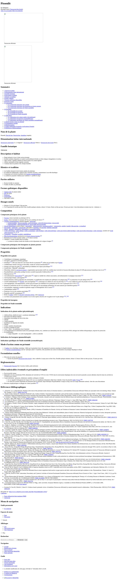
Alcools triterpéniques (10, 226)
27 (53, 287)
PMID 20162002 (34, 423)
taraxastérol (28, 226)
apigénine (36, 227)
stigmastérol (17, 229)
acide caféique (20, 230)
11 (51, 266)
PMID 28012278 (24, 462)
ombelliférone (27, 234)
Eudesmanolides (12, 224)
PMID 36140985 (39, 478)
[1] (26, 408)
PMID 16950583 (102, 434)
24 (101, 281)
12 (105, 269)
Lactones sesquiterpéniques (11, 221)
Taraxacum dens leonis (16, 9)
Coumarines (7, 234)
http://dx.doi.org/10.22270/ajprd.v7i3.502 (67, 442)
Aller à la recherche (17, 11)
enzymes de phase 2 (21, 270)
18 (26, 277)
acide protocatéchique (50, 230)
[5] (29, 468)
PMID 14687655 (47, 448)
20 (91, 279)
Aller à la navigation (6, 11)
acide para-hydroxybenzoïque (84, 230)
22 (37, 281)
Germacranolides (12, 223)
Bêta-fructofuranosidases (11, 236)
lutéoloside (15, 227)
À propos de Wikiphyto (10, 573)
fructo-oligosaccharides (33, 236)
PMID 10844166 (92, 400)
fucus (78, 380)
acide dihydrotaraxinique (44, 223)
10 (21, 266)
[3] (71, 465)
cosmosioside (22, 227)
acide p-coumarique (29, 230)
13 (52, 271)
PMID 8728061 (30, 398)
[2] (107, 434)
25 (78, 283)
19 (69, 279)
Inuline (6, 220)
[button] (1, 520)
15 (23, 275)
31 (65, 296)
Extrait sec (7, 195)
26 (78, 285)
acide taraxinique (32, 223)
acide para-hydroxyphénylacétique (66, 230)
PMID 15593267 (107, 395)
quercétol (43, 227)
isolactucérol (57, 226)
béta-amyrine (74, 226)
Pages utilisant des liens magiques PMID (15, 496)
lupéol (22, 281)
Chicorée (21, 294)
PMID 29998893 (61, 433)
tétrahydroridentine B (23, 224)
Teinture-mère (8, 192)
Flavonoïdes (7, 227)
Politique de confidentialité (11, 571)
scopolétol (14, 234)
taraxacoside (55, 223)
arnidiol (64, 226)
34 (81, 379)
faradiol (68, 226)
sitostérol (11, 229)
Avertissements (8, 575)
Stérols (6, 229)
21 (19, 281)
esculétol (20, 234)
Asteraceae (41, 294)
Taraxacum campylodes (7, 142)
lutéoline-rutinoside (52, 227)
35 (37, 383)
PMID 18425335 (56, 451)
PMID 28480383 (33, 428)
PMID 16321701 (28, 481)
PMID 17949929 (48, 454)
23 (67, 281)
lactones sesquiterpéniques (33, 174)
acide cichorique (97, 230)
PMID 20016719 (112, 417)
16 (33, 275)
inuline (60, 262)
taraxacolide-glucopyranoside (38, 224)
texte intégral (7, 419)
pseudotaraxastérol (48, 226)
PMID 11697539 (88, 420)
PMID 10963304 (21, 445)
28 (18, 289)
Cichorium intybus (29, 294)
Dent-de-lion (16, 135)
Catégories (3, 493)
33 (36, 314)
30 (24, 292)
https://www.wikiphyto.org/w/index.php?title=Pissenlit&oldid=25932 (28, 491)
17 (82, 275)
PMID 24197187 (22, 392)
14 (15, 273)
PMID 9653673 (19, 457)
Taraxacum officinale (29, 142)
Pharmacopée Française (10, 366)
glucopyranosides (22, 223)
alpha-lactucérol (37, 226)
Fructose (6, 218)
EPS (5, 193)
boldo (74, 380)
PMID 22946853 (104, 429)
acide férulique (40, 230)
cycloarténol (82, 226)
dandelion (23, 135)
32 (68, 296)
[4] (19, 468)
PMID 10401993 (105, 439)
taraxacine (33, 221)
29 (29, 291)
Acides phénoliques (9, 230)
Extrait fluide (7, 196)
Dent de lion (9, 135)
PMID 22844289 (105, 459)
